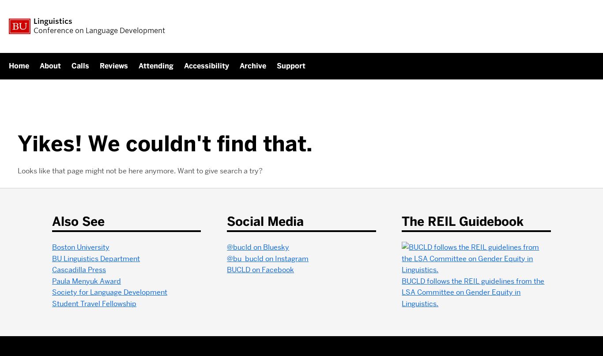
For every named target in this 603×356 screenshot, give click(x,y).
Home (19, 66)
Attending (156, 66)
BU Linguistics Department (96, 258)
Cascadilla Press (79, 269)
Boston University (80, 247)
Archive (253, 66)
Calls (80, 66)
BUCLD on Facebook (260, 269)
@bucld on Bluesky (258, 247)
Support (291, 66)
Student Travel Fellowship (94, 303)
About (50, 66)
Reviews (114, 66)
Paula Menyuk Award (86, 281)
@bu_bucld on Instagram (268, 258)
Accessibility (206, 66)
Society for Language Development (109, 292)
